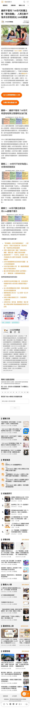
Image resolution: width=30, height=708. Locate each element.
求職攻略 (13, 5)
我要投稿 (5, 696)
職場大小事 (22, 5)
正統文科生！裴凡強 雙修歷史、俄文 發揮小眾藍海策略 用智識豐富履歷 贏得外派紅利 (16, 304)
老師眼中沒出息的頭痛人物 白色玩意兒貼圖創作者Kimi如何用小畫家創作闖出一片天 (16, 284)
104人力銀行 (18, 50)
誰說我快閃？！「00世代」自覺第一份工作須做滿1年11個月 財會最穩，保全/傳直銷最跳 (16, 257)
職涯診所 (24, 73)
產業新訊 (5, 5)
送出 (15, 408)
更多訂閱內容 (25, 539)
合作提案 (14, 696)
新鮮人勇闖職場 (6, 322)
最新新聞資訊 (15, 322)
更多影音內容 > (25, 626)
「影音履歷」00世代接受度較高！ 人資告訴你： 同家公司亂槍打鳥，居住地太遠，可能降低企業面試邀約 (16, 246)
